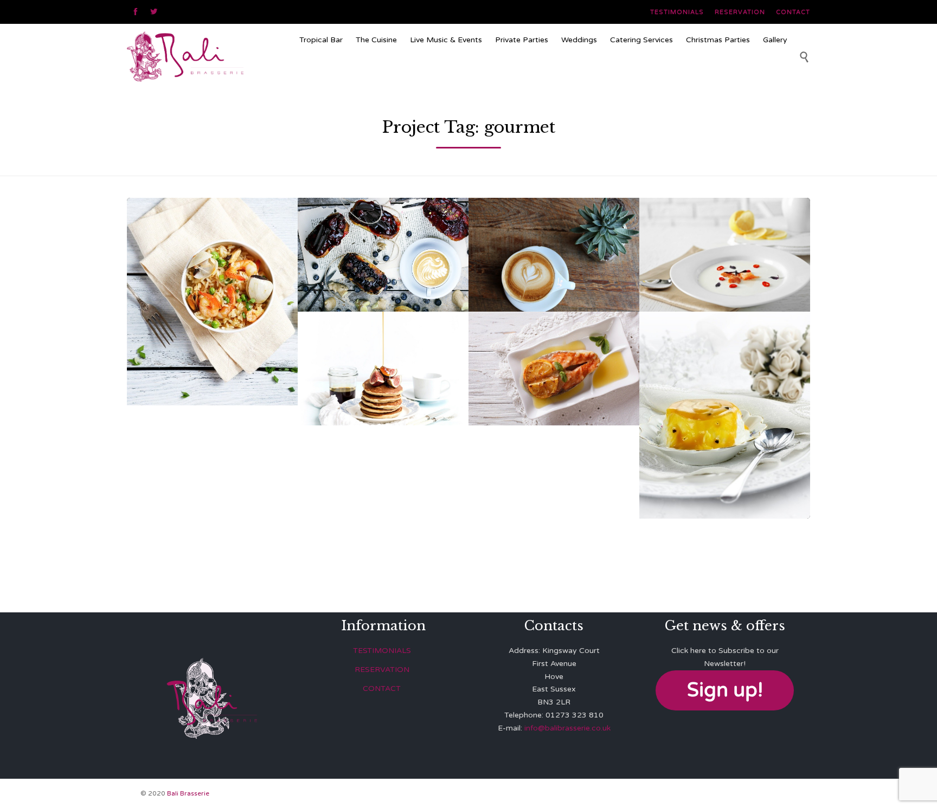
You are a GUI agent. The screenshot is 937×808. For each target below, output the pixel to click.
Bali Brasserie (188, 793)
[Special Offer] (543, 72)
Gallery (775, 39)
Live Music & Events (446, 39)
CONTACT (382, 688)
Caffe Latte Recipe (554, 228)
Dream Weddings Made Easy (724, 388)
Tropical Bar (321, 39)
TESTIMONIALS (382, 650)
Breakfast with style (383, 228)
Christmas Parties (718, 39)
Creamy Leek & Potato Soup (212, 274)
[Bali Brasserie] (209, 56)
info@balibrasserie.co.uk (567, 728)
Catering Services (641, 39)
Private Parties (521, 39)
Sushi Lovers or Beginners (725, 228)
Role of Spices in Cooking (554, 341)
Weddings (579, 39)
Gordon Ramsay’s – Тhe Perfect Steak (383, 341)
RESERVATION (382, 669)
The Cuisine (376, 39)
